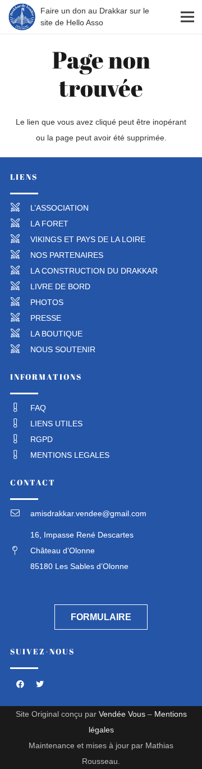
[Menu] (187, 17)
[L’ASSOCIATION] (20, 208)
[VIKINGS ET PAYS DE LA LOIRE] (20, 239)
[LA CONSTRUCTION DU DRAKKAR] (20, 271)
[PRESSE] (20, 318)
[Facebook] (20, 684)
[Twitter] (39, 684)
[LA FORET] (20, 223)
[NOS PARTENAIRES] (20, 255)
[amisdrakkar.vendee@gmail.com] (20, 513)
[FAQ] (20, 408)
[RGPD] (20, 439)
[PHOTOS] (20, 302)
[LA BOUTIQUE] (20, 334)
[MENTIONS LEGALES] (20, 455)
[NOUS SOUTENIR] (20, 349)
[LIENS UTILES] (20, 423)
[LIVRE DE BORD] (20, 286)
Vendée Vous (122, 713)
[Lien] (22, 17)
